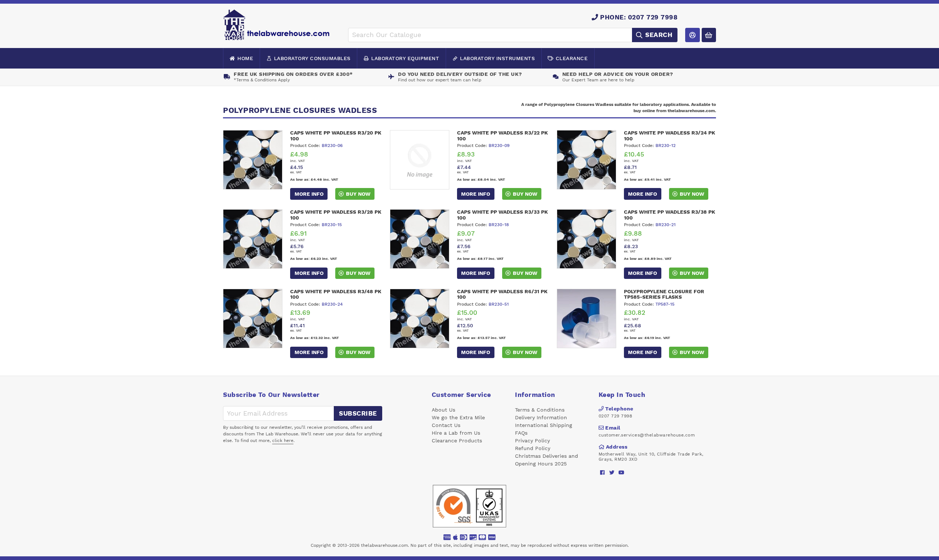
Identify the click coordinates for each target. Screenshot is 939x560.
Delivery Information (541, 417)
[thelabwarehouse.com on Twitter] (612, 472)
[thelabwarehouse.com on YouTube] (621, 472)
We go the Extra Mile (458, 417)
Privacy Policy (532, 440)
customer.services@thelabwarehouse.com (647, 435)
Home (245, 58)
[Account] (692, 35)
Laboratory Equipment (405, 58)
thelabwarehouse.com (384, 545)
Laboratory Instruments (497, 58)
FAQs (521, 433)
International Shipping (543, 425)
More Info (309, 194)
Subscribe (358, 413)
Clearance (572, 58)
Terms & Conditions (540, 410)
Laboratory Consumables (312, 58)
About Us (443, 410)
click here (282, 440)
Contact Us (446, 425)
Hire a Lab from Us (456, 433)
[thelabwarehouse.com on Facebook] (602, 472)
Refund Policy (532, 448)
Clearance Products (457, 440)
